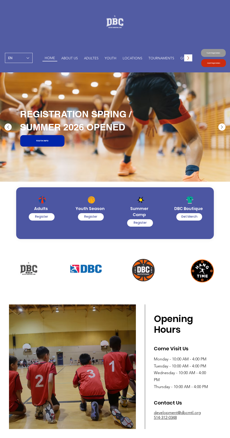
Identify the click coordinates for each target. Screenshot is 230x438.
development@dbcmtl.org (177, 412)
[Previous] (8, 127)
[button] (110, 57)
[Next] (222, 127)
